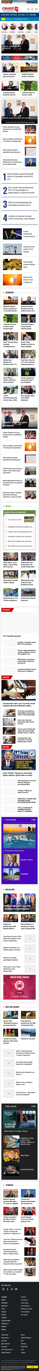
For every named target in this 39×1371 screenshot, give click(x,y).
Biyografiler (5, 1338)
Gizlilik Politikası (26, 1338)
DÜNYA (3, 1300)
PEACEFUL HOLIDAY (28, 1039)
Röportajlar (5, 1335)
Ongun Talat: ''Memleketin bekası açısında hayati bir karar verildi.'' (10, 1023)
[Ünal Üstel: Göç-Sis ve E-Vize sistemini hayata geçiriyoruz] (28, 354)
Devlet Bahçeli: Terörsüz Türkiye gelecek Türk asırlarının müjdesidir (27, 1219)
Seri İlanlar (24, 1315)
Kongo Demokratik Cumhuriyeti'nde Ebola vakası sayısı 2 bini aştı (29, 234)
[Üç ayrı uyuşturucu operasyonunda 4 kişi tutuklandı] (28, 372)
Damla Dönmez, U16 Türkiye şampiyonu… (10, 599)
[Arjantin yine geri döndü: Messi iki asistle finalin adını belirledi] (28, 556)
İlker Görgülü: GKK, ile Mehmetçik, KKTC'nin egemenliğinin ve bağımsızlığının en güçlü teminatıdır (21, 190)
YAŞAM (3, 1329)
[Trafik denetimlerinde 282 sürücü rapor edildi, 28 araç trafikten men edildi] (10, 390)
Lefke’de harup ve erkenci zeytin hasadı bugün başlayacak (9, 326)
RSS (22, 1341)
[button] (5, 122)
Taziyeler (4, 1346)
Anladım (32, 1367)
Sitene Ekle (24, 1346)
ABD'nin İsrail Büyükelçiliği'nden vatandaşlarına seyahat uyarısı (20, 204)
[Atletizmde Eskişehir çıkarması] (28, 592)
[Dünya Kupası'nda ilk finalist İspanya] (10, 574)
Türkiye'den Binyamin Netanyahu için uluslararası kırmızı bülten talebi (28, 1201)
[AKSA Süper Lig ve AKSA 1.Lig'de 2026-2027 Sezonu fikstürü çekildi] (10, 556)
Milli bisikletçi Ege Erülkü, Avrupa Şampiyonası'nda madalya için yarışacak (27, 582)
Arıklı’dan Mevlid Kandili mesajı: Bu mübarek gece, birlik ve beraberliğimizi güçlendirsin (28, 309)
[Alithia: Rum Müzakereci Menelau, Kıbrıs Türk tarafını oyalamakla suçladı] (10, 354)
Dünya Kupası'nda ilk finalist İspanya (10, 581)
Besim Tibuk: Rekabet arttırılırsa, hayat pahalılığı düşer (28, 344)
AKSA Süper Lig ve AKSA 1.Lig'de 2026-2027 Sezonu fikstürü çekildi (10, 565)
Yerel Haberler (25, 1306)
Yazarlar (23, 1297)
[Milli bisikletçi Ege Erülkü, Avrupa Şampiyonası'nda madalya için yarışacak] (28, 574)
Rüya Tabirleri (5, 1343)
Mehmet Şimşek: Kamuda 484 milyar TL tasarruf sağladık (10, 1201)
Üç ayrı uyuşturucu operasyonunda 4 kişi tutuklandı (27, 380)
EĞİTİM (3, 1315)
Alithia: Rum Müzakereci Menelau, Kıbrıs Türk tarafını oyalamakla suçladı (10, 362)
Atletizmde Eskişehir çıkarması (28, 599)
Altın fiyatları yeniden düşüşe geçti (29, 264)
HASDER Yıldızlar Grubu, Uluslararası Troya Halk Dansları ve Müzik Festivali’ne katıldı (10, 309)
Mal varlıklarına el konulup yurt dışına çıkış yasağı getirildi (28, 926)
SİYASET (4, 1326)
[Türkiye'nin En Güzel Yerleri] (19, 836)
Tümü (33, 820)
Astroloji (4, 1341)
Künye (23, 1335)
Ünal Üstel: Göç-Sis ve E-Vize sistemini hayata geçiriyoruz (28, 362)
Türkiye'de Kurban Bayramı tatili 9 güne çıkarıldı (10, 1041)
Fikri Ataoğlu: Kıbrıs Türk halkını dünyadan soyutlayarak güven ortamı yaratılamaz (28, 398)
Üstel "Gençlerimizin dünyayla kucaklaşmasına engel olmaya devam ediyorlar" (10, 344)
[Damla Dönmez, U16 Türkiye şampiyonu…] (10, 592)
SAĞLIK (3, 1312)
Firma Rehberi (25, 1312)
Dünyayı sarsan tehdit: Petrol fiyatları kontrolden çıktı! (29, 249)
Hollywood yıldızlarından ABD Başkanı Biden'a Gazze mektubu (9, 926)
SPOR (8, 506)
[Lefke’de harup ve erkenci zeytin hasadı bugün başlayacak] (10, 318)
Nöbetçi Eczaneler (26, 1309)
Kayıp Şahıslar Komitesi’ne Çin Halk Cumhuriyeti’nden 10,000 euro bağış (28, 1023)
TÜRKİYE (9, 1185)
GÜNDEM (4, 1297)
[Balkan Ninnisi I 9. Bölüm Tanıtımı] (19, 1119)
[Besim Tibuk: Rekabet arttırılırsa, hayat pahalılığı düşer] (28, 336)
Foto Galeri (24, 1300)
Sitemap (23, 1343)
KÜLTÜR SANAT (12, 1007)
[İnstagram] (3, 1289)
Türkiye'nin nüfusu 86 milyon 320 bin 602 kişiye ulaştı (9, 1219)
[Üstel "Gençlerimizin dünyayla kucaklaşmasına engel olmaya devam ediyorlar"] (10, 336)
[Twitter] (12, 1289)
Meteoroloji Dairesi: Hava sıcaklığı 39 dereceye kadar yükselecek (29, 280)
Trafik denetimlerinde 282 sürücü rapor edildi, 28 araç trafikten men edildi (10, 398)
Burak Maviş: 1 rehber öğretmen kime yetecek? (9, 380)
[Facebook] (7, 1289)
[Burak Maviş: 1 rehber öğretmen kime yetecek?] (10, 372)
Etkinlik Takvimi (6, 1352)
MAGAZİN (9, 889)
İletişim (23, 1352)
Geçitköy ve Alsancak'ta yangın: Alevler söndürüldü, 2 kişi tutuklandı (21, 217)
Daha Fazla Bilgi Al (17, 1369)
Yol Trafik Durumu (6, 1349)
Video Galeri (25, 1303)
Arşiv (22, 1349)
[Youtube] (16, 1289)
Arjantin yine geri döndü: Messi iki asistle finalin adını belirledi (27, 565)
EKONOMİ (4, 1303)
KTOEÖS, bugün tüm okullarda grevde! (17, 19)
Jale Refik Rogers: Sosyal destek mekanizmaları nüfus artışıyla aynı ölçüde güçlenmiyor (28, 326)
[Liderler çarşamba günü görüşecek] (19, 110)
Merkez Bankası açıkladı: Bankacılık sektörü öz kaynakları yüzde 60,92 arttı (20, 176)
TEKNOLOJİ (5, 1323)
